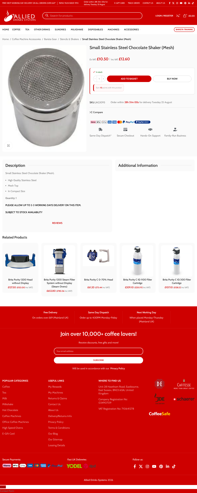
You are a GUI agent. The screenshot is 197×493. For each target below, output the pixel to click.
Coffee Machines (11, 416)
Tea (4, 392)
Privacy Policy (117, 368)
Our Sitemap (55, 439)
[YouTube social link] (181, 3)
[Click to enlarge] (8, 145)
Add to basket (129, 78)
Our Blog (53, 433)
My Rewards (55, 386)
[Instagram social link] (177, 3)
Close (3, 486)
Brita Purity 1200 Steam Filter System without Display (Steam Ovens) (59, 283)
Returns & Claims (57, 398)
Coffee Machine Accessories (26, 39)
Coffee (6, 386)
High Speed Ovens (12, 427)
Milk (4, 398)
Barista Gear (50, 39)
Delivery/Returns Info (60, 416)
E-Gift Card (8, 433)
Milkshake (7, 404)
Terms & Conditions (59, 427)
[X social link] (173, 3)
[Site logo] (19, 15)
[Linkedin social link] (189, 3)
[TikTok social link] (193, 3)
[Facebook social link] (169, 3)
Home (5, 39)
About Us (53, 410)
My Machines (55, 392)
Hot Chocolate (10, 410)
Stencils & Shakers (69, 39)
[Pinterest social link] (185, 3)
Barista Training (184, 29)
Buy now (172, 78)
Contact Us (54, 404)
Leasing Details (56, 445)
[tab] (57, 223)
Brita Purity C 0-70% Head (98, 279)
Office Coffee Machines (15, 421)
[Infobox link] (50, 315)
